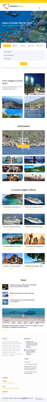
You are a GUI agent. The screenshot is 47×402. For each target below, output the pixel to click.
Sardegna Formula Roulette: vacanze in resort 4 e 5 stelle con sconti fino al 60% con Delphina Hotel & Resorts (22, 326)
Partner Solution (5, 400)
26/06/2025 (12, 304)
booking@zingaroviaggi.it (11, 388)
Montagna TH (34, 92)
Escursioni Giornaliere (34, 114)
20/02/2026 (12, 289)
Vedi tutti (4, 307)
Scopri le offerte (23, 146)
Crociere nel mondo (12, 115)
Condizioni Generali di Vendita (30, 364)
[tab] (7, 46)
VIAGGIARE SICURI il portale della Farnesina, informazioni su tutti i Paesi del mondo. (30, 368)
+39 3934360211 (8, 383)
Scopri (5, 34)
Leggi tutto (4, 330)
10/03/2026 (28, 347)
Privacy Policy (27, 361)
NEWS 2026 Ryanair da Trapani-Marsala (22, 293)
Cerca (23, 63)
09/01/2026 (12, 295)
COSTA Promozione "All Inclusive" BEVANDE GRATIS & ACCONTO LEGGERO (31, 351)
